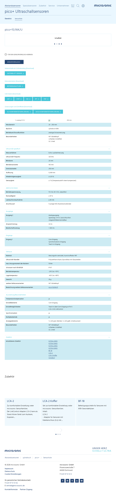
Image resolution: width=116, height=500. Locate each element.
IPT (36, 99)
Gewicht (9, 279)
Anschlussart (10, 204)
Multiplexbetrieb (11, 317)
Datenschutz (10, 471)
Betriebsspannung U (13, 192)
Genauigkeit (10, 180)
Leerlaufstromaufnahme (14, 200)
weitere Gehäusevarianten (15, 283)
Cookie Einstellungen (13, 474)
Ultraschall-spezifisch (13, 149)
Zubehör (9, 337)
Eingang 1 (9, 239)
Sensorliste (18, 18)
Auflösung (9, 172)
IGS (27, 99)
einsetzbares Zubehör (13, 341)
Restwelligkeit (10, 196)
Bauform (9, 128)
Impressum (9, 468)
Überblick (8, 18)
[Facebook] (62, 481)
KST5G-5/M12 (53, 348)
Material (9, 255)
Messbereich (10, 124)
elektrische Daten (12, 188)
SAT (8, 99)
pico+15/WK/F (53, 287)
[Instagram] (67, 481)
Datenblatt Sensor (14, 73)
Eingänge (9, 235)
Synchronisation (11, 313)
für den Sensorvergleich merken (20, 54)
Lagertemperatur (12, 275)
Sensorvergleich (13, 62)
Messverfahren (11, 153)
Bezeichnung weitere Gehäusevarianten (19, 287)
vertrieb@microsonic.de (15, 485)
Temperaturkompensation (15, 299)
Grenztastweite (11, 168)
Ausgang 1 (9, 215)
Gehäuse (9, 252)
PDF (45, 99)
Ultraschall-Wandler (12, 259)
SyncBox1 (52, 358)
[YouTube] (81, 481)
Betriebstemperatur (12, 271)
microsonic (13, 451)
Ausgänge (9, 211)
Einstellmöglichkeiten (13, 307)
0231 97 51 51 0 (66, 474)
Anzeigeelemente (12, 321)
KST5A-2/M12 (53, 341)
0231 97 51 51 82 (12, 483)
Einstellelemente (11, 303)
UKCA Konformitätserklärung (47, 112)
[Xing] (72, 481)
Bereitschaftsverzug (13, 228)
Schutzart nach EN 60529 (14, 267)
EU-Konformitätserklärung (18, 112)
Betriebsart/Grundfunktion (15, 132)
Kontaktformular (11, 489)
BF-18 (50, 350)
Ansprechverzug (11, 224)
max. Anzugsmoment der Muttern (17, 263)
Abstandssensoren (12, 457)
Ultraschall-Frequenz (13, 157)
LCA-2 (51, 353)
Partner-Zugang (26, 489)
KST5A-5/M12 (53, 343)
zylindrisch (27, 457)
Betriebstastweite (12, 164)
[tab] (58, 149)
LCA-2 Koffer (53, 355)
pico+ (37, 457)
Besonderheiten (11, 136)
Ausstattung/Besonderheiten (16, 295)
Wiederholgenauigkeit (13, 176)
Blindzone (9, 160)
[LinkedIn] (77, 481)
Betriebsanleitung (14, 86)
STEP (18, 99)
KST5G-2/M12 (53, 346)
